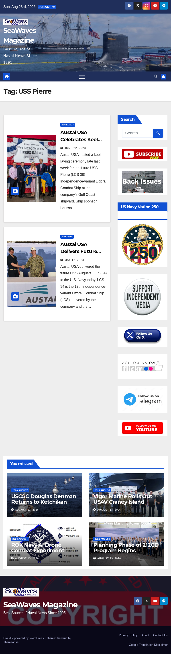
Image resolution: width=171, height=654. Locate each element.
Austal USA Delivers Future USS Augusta (78, 251)
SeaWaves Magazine (40, 604)
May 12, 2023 (74, 260)
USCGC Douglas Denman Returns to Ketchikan (43, 499)
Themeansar (11, 642)
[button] (155, 76)
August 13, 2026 (27, 509)
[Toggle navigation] (82, 76)
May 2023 (67, 236)
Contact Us (160, 635)
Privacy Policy (128, 635)
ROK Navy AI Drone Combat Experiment (37, 548)
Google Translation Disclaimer (148, 644)
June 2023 (68, 124)
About (145, 635)
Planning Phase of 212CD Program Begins (125, 548)
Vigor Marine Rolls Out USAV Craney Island (122, 499)
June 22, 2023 (75, 148)
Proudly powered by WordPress (24, 638)
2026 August (20, 490)
